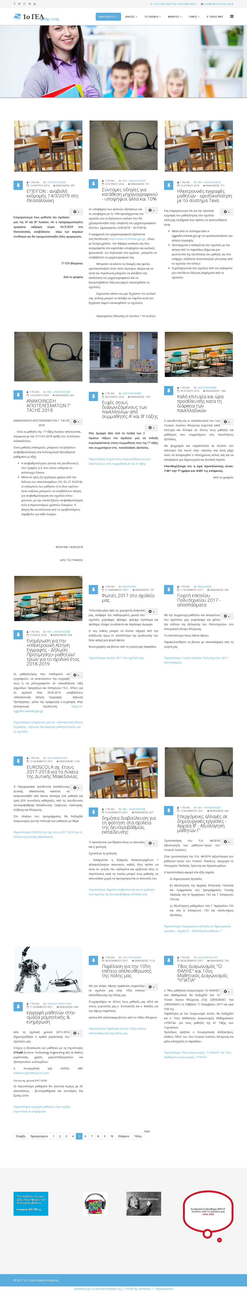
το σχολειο (151, 16)
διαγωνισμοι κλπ (57, 758)
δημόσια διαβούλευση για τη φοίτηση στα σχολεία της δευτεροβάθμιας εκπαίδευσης (129, 825)
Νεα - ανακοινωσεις (134, 180)
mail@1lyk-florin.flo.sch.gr (219, 4)
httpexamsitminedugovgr (127, 239)
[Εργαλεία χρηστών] (76, 212)
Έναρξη (20, 1136)
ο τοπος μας (215, 16)
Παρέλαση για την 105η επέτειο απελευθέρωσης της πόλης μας (127, 971)
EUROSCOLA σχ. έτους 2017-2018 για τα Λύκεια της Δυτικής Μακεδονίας (52, 771)
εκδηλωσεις (129, 586)
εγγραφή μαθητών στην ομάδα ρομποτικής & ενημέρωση (51, 1017)
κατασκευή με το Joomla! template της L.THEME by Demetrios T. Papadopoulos (123, 1288)
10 (111, 1136)
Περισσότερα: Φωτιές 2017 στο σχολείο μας (116, 658)
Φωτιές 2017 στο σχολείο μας (128, 597)
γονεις (193, 16)
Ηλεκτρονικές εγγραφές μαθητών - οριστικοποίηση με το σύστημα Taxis (204, 195)
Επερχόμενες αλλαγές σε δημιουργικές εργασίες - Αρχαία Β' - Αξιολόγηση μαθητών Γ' (202, 823)
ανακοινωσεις (107, 16)
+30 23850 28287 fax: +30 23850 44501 (175, 4)
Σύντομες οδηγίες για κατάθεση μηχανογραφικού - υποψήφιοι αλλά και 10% (130, 194)
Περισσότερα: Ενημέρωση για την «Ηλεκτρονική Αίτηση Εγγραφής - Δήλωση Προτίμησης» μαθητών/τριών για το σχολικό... (48, 726)
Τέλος (138, 1136)
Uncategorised (56, 182)
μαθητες (173, 16)
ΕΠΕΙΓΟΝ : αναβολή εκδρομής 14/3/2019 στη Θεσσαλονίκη (52, 195)
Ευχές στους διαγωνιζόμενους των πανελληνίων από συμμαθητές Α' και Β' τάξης (130, 409)
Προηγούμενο (39, 1136)
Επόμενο (123, 1136)
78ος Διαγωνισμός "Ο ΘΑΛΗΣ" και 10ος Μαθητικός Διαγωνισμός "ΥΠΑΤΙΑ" (202, 973)
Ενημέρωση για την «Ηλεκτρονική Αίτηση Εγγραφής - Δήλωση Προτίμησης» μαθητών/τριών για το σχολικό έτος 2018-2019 (53, 652)
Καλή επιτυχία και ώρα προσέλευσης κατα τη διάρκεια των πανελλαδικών (200, 403)
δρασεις (130, 16)
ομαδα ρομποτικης (59, 1003)
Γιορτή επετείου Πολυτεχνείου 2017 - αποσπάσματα (199, 600)
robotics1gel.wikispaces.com (31, 1073)
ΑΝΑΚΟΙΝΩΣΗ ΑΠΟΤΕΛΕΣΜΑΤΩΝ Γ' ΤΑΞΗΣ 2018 (49, 405)
